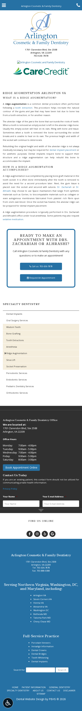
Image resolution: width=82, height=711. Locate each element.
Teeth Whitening (39, 657)
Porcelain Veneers (40, 642)
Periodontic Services (16, 373)
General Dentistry (59, 687)
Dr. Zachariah (64, 187)
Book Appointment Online (21, 467)
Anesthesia (11, 346)
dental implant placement (63, 149)
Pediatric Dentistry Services (20, 386)
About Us (38, 690)
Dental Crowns (38, 650)
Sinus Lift (10, 359)
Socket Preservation (16, 366)
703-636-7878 (41, 55)
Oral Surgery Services (17, 320)
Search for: (19, 669)
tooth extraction (23, 107)
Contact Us (53, 690)
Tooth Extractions (15, 340)
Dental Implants (14, 313)
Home (15, 687)
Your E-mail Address (54, 496)
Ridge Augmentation (16, 353)
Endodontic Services (16, 379)
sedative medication (13, 219)
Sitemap (41, 693)
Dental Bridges (38, 653)
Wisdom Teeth (13, 327)
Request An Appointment (42, 277)
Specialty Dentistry (21, 304)
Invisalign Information (42, 646)
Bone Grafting (13, 333)
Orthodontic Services (17, 392)
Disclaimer (69, 690)
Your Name (10, 496)
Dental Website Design (30, 699)
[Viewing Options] (8, 703)
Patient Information (34, 687)
